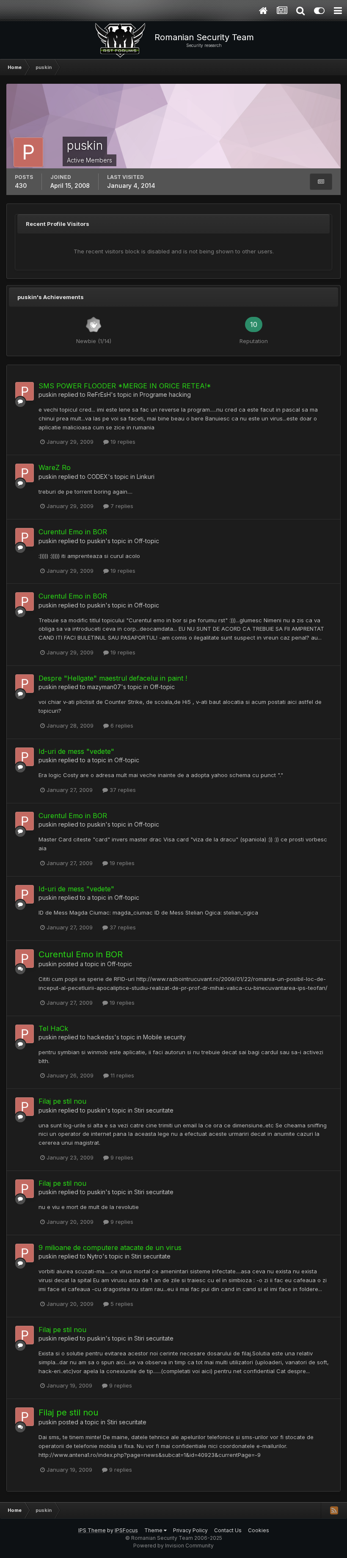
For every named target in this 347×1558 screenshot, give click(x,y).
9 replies (121, 1157)
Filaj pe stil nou (62, 1101)
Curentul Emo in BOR (73, 532)
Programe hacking (165, 394)
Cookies (258, 1530)
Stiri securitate (154, 1110)
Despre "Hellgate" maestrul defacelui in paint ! (113, 678)
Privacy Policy (190, 1530)
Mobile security (164, 1037)
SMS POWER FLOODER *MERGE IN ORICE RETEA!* (125, 386)
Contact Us (228, 1530)
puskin (48, 394)
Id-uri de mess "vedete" (76, 751)
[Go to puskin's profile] (24, 391)
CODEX (97, 476)
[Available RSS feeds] (334, 1510)
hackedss (100, 1037)
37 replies (122, 789)
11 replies (121, 1075)
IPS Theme (92, 1530)
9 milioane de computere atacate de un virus (110, 1247)
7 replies (121, 506)
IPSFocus (126, 1530)
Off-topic (146, 540)
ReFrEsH (99, 394)
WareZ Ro (55, 467)
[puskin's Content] (321, 181)
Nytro (94, 1256)
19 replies (122, 441)
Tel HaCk (53, 1028)
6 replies (121, 725)
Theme (154, 1530)
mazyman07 (104, 686)
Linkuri (145, 476)
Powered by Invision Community (173, 1545)
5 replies (121, 1303)
